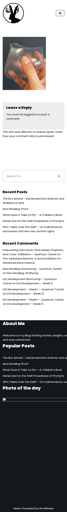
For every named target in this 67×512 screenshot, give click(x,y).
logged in (30, 114)
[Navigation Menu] (60, 13)
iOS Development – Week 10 (25, 293)
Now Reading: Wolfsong (22, 273)
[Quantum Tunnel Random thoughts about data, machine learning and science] (13, 13)
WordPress (46, 508)
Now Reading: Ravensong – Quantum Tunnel (32, 269)
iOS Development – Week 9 (25, 304)
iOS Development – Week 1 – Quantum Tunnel (33, 289)
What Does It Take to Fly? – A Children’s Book (32, 215)
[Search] (59, 176)
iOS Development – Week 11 (34, 283)
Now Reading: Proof (15, 209)
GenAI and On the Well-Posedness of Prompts (33, 221)
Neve (17, 508)
